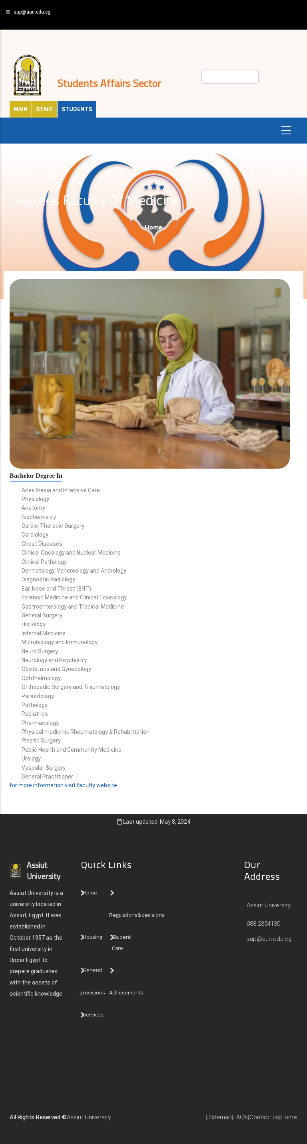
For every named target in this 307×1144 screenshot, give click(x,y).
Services (93, 1014)
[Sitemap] (147, 1120)
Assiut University (268, 905)
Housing (92, 937)
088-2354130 (263, 923)
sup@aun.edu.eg (32, 12)
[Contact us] (131, 1120)
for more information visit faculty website (63, 785)
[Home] (123, 1120)
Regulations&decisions (137, 915)
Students (77, 109)
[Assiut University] (115, 1120)
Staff (44, 109)
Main (21, 109)
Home (153, 227)
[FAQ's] (139, 1120)
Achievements (126, 992)
